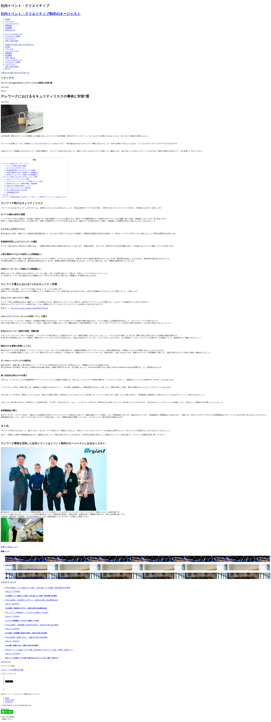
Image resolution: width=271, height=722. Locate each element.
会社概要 (8, 28)
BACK (3, 91)
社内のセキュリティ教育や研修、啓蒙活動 (20, 183)
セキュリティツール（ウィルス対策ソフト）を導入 (24, 181)
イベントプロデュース (13, 34)
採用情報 (8, 26)
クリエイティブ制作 (12, 36)
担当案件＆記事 (17, 670)
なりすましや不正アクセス (15, 168)
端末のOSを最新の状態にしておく (17, 186)
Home (7, 698)
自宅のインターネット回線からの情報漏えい (21, 175)
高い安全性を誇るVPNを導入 (16, 190)
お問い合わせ (10, 30)
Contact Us (9, 702)
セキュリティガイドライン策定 (16, 179)
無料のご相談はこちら (9, 547)
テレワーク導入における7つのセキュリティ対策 (19, 177)
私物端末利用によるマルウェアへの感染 (20, 170)
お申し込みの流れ (12, 41)
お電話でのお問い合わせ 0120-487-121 (19, 45)
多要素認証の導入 (12, 192)
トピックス (9, 21)
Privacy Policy (10, 700)
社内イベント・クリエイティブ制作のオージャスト (41, 14)
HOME (7, 19)
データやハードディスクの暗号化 (17, 188)
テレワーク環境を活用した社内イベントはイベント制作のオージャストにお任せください (34, 197)
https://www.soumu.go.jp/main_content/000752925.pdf (29, 308)
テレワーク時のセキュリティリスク (15, 163)
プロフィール (6, 670)
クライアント (10, 38)
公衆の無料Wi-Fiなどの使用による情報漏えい (21, 172)
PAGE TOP (5, 709)
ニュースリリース (12, 23)
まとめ (5, 195)
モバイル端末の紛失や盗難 (15, 166)
